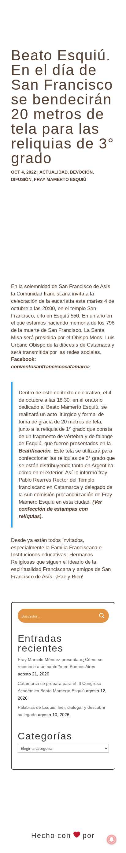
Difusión (21, 179)
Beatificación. (35, 451)
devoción (81, 172)
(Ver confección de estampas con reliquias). (60, 509)
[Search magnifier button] (102, 615)
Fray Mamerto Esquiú (60, 179)
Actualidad (53, 172)
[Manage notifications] (112, 839)
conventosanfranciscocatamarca (51, 367)
